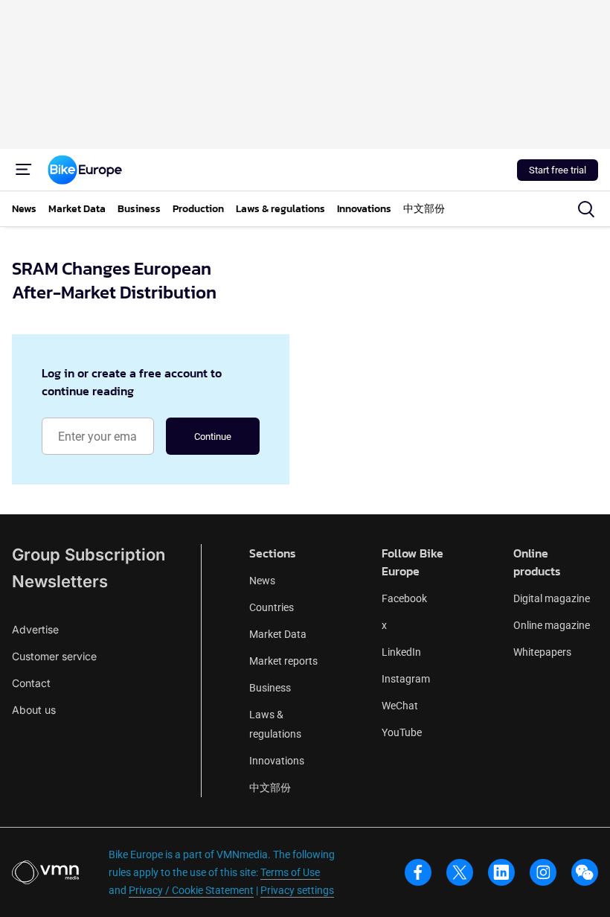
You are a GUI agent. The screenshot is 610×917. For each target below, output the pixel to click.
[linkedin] (501, 872)
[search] (586, 209)
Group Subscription (88, 554)
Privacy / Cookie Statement (191, 890)
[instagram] (543, 872)
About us (34, 709)
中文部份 (270, 787)
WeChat (400, 706)
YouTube (402, 732)
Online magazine (551, 625)
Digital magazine (551, 598)
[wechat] (584, 872)
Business (270, 688)
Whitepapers (542, 652)
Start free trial (557, 170)
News (262, 581)
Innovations (276, 761)
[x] (459, 872)
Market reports (283, 661)
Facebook (404, 598)
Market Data (277, 634)
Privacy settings (297, 890)
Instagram (406, 679)
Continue (212, 436)
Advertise (35, 629)
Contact (31, 683)
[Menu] (24, 170)
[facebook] (418, 872)
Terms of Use (290, 872)
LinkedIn (401, 652)
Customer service (54, 656)
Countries (271, 607)
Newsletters (60, 581)
